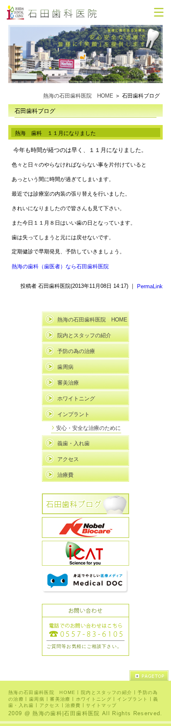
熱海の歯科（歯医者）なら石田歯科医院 (60, 266)
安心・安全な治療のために (88, 428)
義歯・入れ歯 (73, 443)
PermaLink (150, 286)
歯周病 (65, 367)
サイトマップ (101, 705)
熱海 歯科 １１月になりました (55, 133)
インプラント (73, 414)
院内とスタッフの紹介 (84, 335)
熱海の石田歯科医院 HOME (78, 96)
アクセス (68, 459)
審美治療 (68, 383)
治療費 (65, 475)
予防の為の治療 (76, 351)
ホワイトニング (76, 398)
